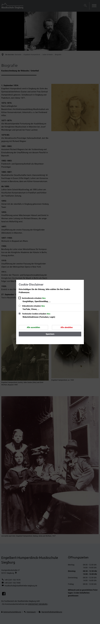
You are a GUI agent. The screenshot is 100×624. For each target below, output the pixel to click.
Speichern (50, 334)
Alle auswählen (33, 327)
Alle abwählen (67, 327)
